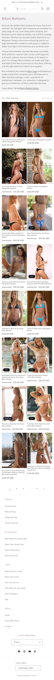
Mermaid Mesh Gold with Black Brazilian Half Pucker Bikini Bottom (39, 283)
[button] (5, 9)
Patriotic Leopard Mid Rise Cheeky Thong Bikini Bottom (13, 283)
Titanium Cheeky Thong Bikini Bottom (37, 187)
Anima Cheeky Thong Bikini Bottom (39, 140)
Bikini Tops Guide (12, 577)
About (7, 615)
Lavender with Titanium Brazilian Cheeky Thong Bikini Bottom (13, 141)
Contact (8, 626)
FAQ (6, 599)
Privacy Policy (10, 506)
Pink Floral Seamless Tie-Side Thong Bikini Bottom (12, 187)
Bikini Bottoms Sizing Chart (16, 538)
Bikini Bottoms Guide (13, 571)
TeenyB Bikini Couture (29, 675)
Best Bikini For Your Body (15, 588)
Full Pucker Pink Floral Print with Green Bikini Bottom (38, 425)
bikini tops (32, 71)
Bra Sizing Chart (11, 555)
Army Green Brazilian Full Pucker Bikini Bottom (13, 425)
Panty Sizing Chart (12, 550)
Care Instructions (12, 582)
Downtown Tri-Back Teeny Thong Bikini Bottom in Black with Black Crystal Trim (38, 468)
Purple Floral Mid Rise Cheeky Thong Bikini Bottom (37, 376)
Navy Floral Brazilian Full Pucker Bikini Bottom (38, 234)
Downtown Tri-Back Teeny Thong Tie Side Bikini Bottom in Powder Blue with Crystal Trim (13, 472)
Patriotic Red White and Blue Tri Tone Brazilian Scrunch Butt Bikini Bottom (13, 235)
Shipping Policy (11, 517)
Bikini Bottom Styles (29, 88)
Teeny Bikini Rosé (12, 621)
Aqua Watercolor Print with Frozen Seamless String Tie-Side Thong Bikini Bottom (13, 377)
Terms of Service (11, 523)
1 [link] (10, 489)
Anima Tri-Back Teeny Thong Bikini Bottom (39, 329)
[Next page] (44, 488)
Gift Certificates (11, 594)
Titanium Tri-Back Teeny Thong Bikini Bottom (12, 329)
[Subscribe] (39, 642)
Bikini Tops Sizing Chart (14, 544)
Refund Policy (10, 512)
